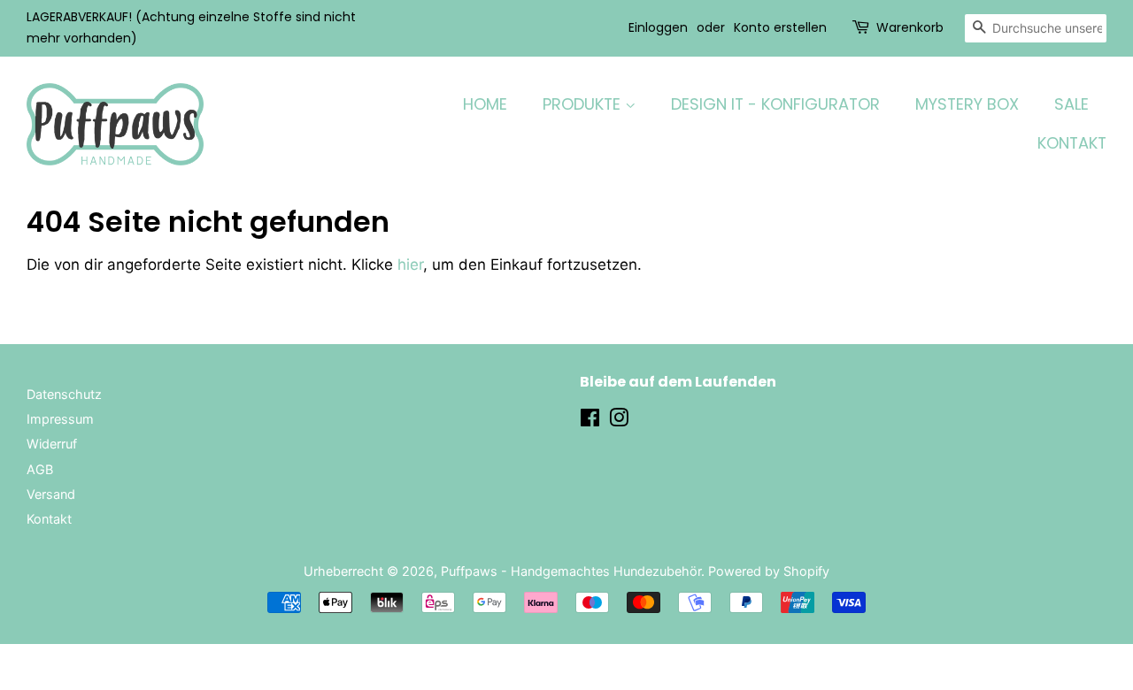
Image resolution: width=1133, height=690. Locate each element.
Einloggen (658, 27)
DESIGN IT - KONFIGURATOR (775, 104)
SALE (1071, 104)
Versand (51, 494)
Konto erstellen (780, 27)
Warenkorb (910, 27)
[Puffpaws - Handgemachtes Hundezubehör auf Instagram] (618, 420)
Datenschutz (64, 394)
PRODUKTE (584, 104)
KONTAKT (1071, 143)
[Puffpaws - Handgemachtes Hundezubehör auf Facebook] (590, 420)
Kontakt (49, 518)
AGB (40, 469)
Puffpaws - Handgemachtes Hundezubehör (571, 571)
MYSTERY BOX (967, 104)
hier (410, 264)
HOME (485, 104)
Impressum (60, 418)
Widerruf (52, 443)
